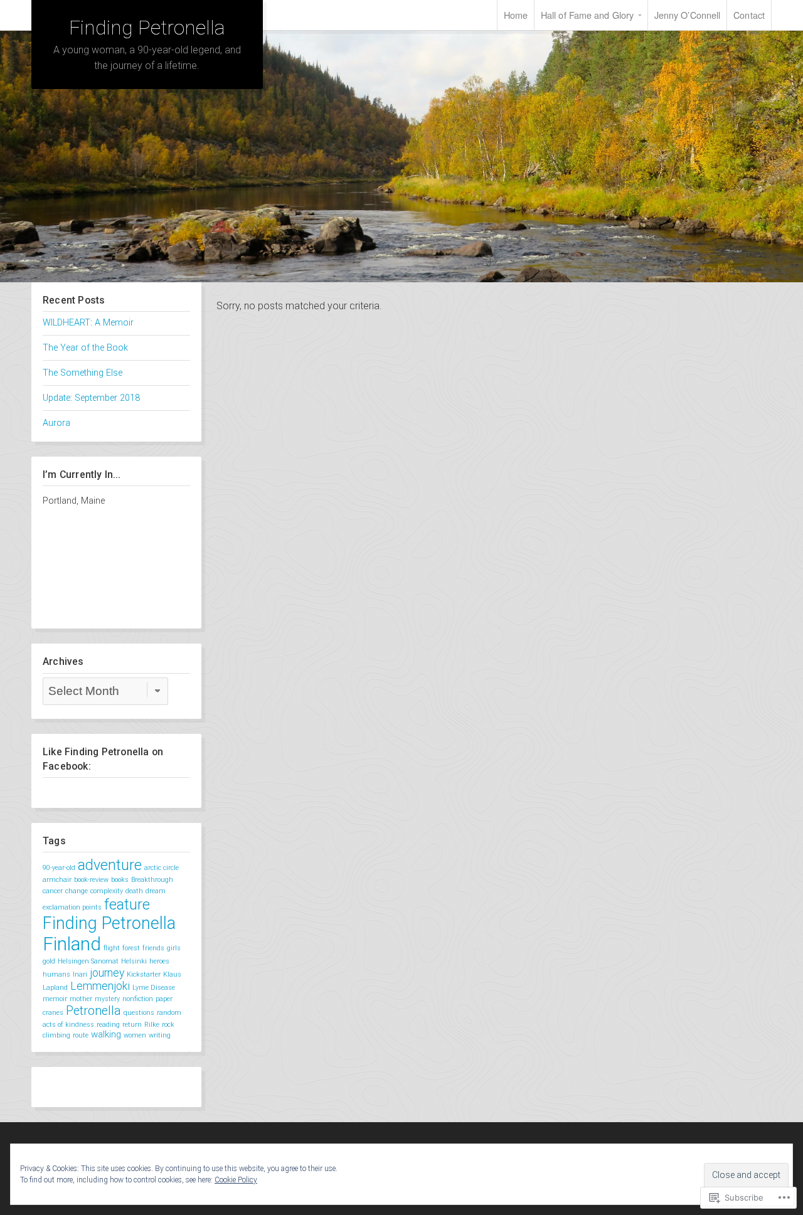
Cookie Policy (236, 1179)
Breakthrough (152, 880)
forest (131, 948)
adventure (110, 865)
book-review (91, 880)
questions (139, 1013)
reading (108, 1025)
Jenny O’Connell (687, 14)
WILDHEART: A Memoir (88, 322)
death (134, 891)
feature (127, 904)
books (120, 880)
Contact (749, 14)
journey (107, 973)
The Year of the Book (85, 347)
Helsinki (134, 961)
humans (56, 974)
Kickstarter (144, 974)
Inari (80, 974)
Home (516, 14)
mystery (107, 999)
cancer (53, 891)
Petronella (93, 1011)
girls (174, 948)
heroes (159, 961)
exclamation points (72, 907)
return (132, 1025)
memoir (55, 999)
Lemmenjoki (100, 986)
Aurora (56, 423)
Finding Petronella (147, 28)
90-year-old (59, 868)
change (76, 891)
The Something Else (82, 373)
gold (49, 961)
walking (106, 1034)
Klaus (172, 974)
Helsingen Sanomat (88, 961)
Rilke (151, 1025)
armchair (57, 880)
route (80, 1035)
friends (153, 948)
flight (112, 948)
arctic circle (161, 868)
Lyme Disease (153, 988)
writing (160, 1035)
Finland (72, 944)
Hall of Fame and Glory (587, 14)
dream (156, 891)
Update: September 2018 (91, 398)
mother (81, 999)
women (135, 1035)
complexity (106, 891)
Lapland (55, 988)
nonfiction (137, 999)
